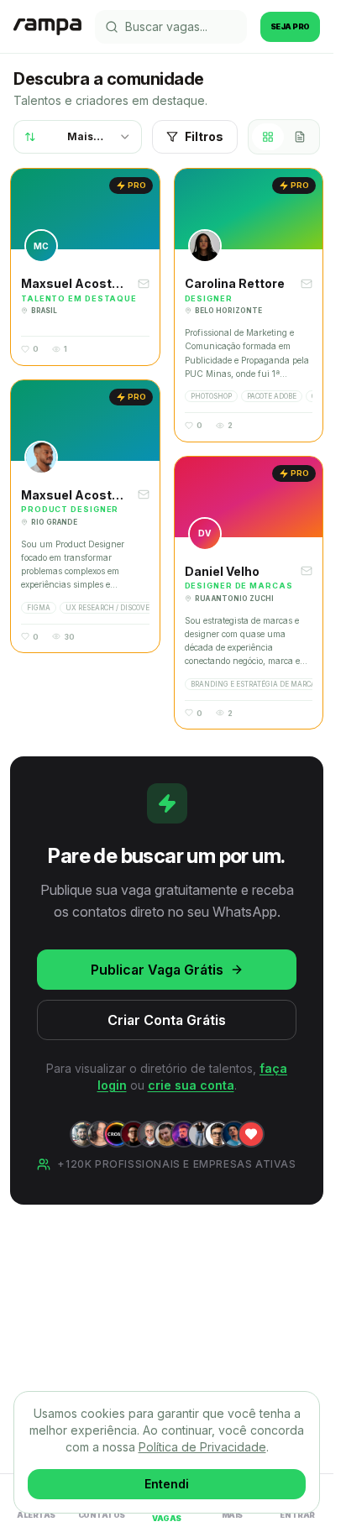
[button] (85, 267)
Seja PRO (290, 26)
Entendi (166, 1484)
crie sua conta (191, 1085)
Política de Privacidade (202, 1447)
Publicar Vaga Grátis (157, 969)
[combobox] (77, 137)
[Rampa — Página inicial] (47, 26)
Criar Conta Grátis (166, 1020)
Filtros (204, 136)
